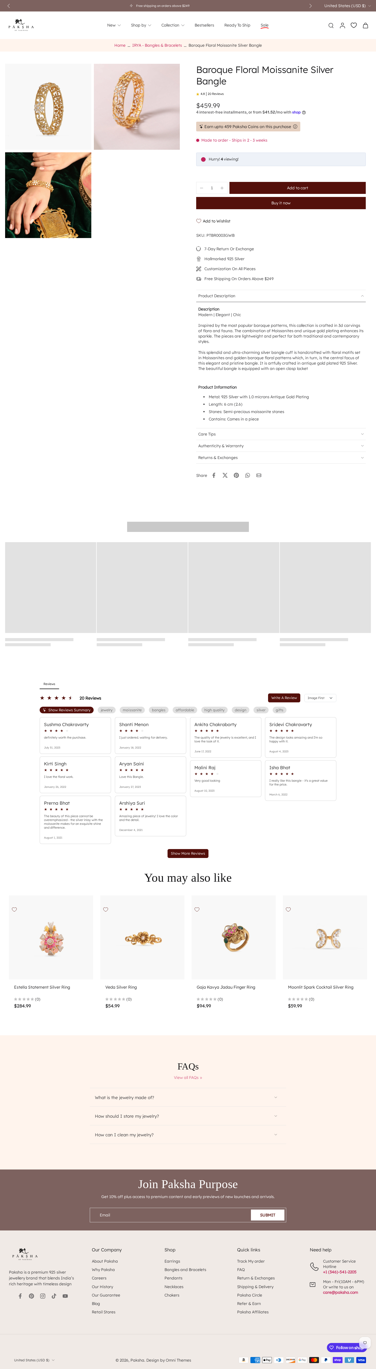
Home (120, 45)
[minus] (201, 188)
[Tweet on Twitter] (225, 475)
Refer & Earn (249, 1303)
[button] (297, 188)
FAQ (241, 1269)
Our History (102, 1286)
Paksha (137, 1360)
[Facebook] (20, 1296)
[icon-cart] (365, 25)
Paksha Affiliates (253, 1312)
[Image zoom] (48, 107)
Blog (96, 1303)
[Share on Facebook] (213, 475)
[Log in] (342, 25)
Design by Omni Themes (168, 1360)
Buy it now (281, 203)
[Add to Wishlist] (14, 909)
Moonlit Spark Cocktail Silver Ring (320, 987)
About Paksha (105, 1261)
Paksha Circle (249, 1295)
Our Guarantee (106, 1295)
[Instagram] (42, 1296)
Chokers (171, 1295)
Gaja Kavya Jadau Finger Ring (226, 987)
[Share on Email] (258, 475)
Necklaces (173, 1286)
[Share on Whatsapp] (247, 475)
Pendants (173, 1278)
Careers (99, 1278)
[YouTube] (65, 1296)
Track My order (251, 1261)
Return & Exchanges (256, 1278)
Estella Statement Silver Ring (42, 987)
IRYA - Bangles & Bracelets (157, 45)
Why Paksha (103, 1269)
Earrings (172, 1261)
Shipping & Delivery (255, 1286)
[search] (331, 25)
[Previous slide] (8, 5)
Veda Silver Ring (121, 987)
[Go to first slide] (310, 5)
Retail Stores (103, 1312)
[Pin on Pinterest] (236, 475)
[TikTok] (54, 1296)
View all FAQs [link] (186, 1077)
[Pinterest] (31, 1296)
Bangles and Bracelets (185, 1269)
